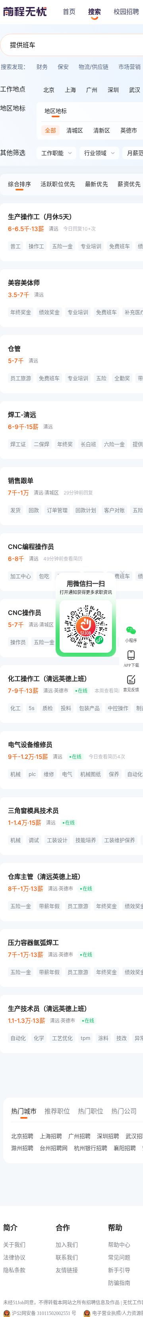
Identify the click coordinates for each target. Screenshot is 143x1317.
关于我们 (14, 1244)
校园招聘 (126, 11)
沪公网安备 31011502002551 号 (44, 1313)
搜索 (94, 11)
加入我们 (67, 1244)
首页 (69, 11)
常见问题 (119, 1257)
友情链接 (67, 1270)
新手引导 (119, 1270)
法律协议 (14, 1257)
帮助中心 (119, 1244)
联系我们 (67, 1257)
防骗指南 (119, 1282)
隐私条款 (14, 1270)
